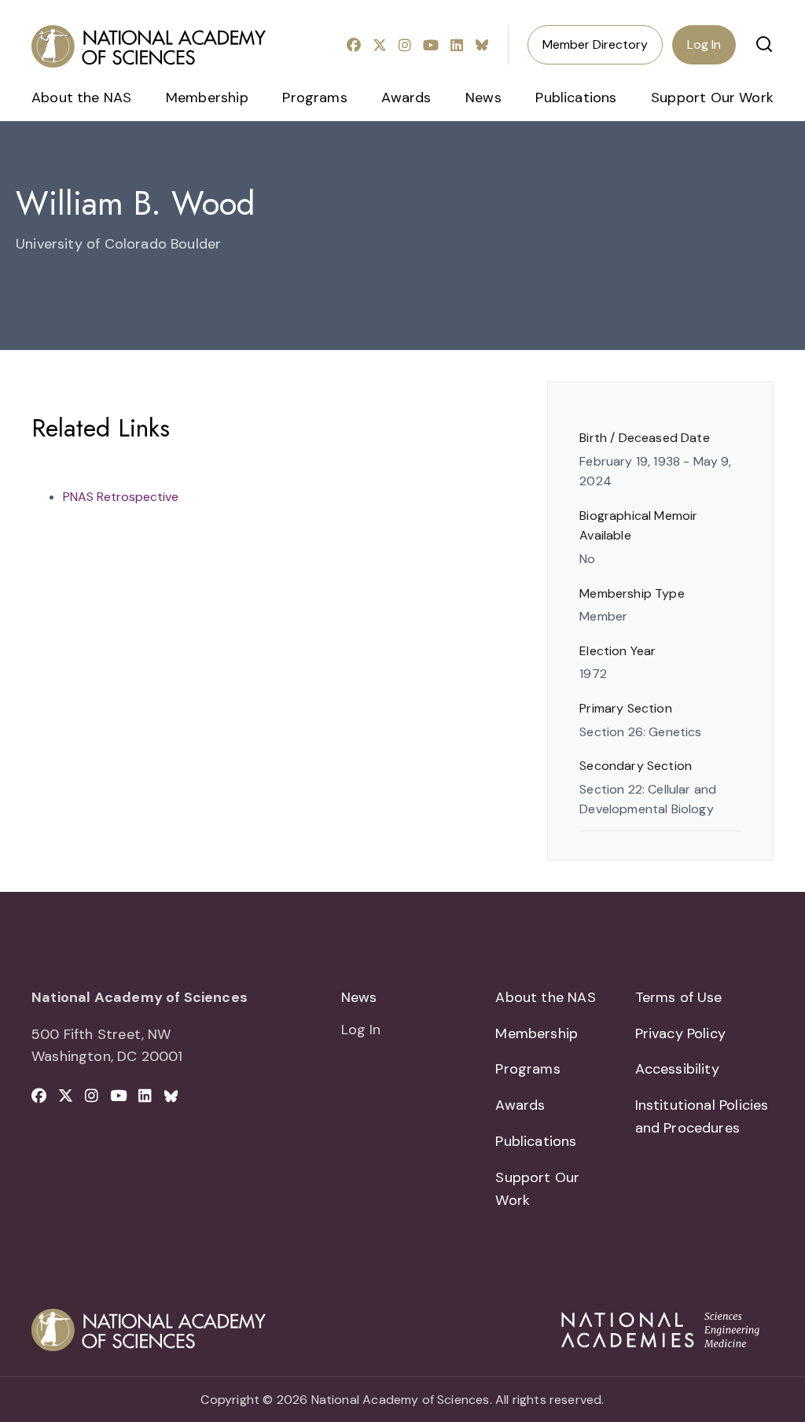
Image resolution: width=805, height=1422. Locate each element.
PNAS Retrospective (120, 496)
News (483, 97)
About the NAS (81, 97)
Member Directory (595, 44)
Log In (704, 44)
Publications (575, 97)
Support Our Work (712, 97)
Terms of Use (678, 997)
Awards (406, 97)
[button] (764, 44)
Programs (314, 97)
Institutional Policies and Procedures (702, 1116)
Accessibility (677, 1068)
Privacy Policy (680, 1033)
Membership (207, 97)
